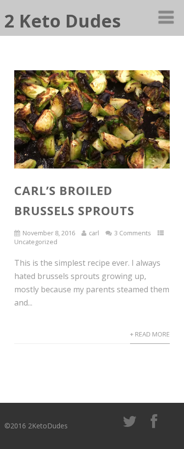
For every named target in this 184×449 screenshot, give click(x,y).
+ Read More (150, 334)
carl (94, 232)
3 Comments (132, 232)
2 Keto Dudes (62, 21)
